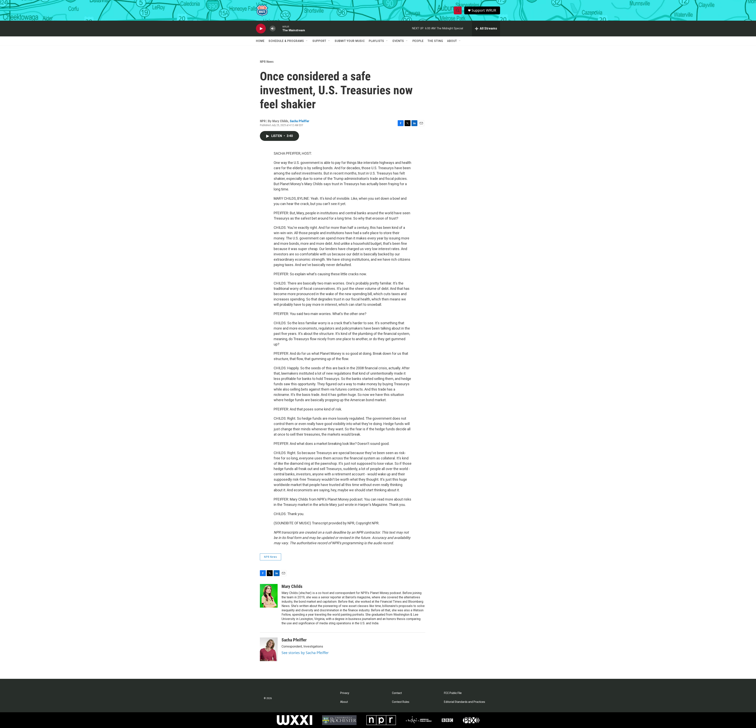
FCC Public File (453, 693)
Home (260, 40)
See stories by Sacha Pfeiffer (305, 652)
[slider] (279, 28)
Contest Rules (400, 701)
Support (319, 40)
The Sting (435, 40)
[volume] (272, 28)
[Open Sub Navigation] (307, 40)
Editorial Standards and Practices (464, 701)
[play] (261, 28)
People (418, 40)
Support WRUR (484, 10)
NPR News (267, 62)
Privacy (344, 693)
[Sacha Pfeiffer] (269, 649)
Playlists (376, 40)
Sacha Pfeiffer (299, 121)
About (452, 40)
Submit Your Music (350, 40)
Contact (397, 693)
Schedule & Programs (286, 40)
